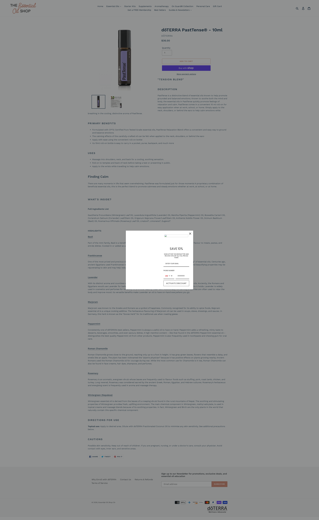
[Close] (190, 234)
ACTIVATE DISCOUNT (176, 283)
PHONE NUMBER (168, 270)
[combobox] (168, 276)
